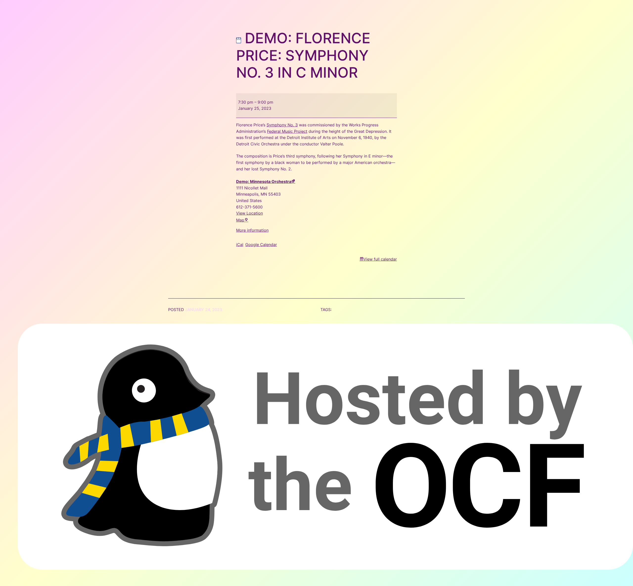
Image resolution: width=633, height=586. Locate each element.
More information (252, 230)
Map (242, 220)
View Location (249, 213)
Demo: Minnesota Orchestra (263, 181)
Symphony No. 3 (282, 124)
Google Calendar (261, 244)
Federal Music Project (287, 131)
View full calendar (380, 259)
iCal (239, 244)
